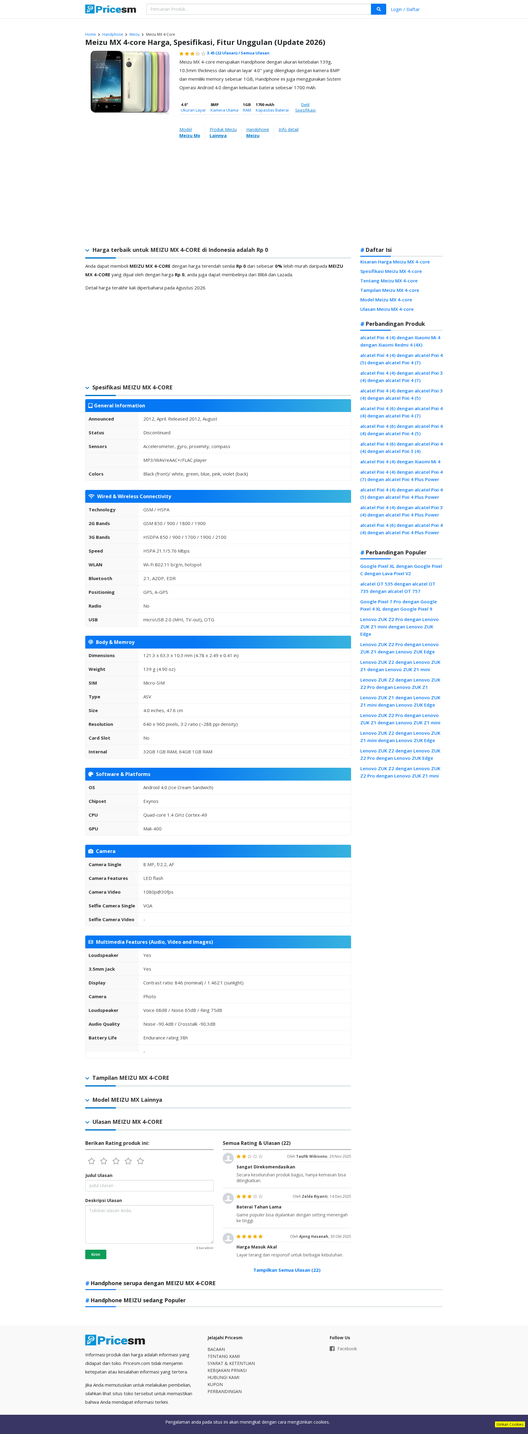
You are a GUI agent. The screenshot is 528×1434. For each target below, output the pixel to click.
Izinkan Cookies (510, 1424)
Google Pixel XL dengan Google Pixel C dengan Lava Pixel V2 (401, 569)
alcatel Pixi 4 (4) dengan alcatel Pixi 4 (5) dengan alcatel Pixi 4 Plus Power (401, 493)
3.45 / (224, 53)
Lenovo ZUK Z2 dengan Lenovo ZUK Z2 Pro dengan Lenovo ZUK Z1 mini (400, 772)
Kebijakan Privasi (227, 1370)
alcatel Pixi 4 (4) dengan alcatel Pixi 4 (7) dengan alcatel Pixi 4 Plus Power (401, 475)
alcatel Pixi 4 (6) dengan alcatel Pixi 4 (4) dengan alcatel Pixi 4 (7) (401, 412)
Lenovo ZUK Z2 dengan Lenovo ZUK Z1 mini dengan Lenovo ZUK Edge (400, 736)
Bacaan (216, 1349)
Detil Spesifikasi (305, 107)
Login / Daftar (405, 9)
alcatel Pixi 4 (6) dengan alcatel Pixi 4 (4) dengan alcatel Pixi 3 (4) (401, 447)
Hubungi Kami (223, 1377)
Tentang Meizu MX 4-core (389, 281)
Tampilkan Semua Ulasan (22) (287, 1270)
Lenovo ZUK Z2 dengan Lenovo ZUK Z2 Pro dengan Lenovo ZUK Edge (400, 754)
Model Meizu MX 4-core (386, 299)
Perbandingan (224, 1391)
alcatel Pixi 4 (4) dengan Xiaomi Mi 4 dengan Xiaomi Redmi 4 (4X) (400, 341)
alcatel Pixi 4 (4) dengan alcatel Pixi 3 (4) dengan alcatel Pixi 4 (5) (401, 394)
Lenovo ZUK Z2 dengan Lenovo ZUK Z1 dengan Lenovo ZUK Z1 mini (400, 665)
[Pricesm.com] (111, 10)
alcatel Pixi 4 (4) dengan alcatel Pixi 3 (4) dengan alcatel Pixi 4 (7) (401, 376)
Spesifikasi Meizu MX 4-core (391, 271)
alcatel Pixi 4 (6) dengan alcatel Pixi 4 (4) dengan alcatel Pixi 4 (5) (401, 429)
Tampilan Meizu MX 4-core (389, 290)
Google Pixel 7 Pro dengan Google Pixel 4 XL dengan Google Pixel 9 (398, 605)
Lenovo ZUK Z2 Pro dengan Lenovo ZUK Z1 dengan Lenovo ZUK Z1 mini (400, 719)
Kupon (215, 1384)
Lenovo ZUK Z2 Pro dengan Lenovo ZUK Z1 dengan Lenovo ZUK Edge (399, 648)
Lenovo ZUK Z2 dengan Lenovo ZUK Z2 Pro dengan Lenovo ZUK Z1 (400, 683)
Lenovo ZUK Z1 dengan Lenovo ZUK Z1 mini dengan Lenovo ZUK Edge (400, 701)
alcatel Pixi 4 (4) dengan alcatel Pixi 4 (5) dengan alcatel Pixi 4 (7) (401, 359)
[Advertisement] (402, 145)
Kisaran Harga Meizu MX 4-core (395, 262)
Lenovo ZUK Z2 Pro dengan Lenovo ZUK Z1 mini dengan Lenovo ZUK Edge (399, 626)
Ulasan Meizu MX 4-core (387, 309)
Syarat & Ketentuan (231, 1363)
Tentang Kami (223, 1356)
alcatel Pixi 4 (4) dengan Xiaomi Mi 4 (400, 461)
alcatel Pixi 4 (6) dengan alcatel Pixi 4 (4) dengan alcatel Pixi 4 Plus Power (401, 528)
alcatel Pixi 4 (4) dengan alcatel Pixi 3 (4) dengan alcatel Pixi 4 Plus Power (401, 511)
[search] (378, 9)
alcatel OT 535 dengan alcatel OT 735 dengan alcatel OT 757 (397, 587)
